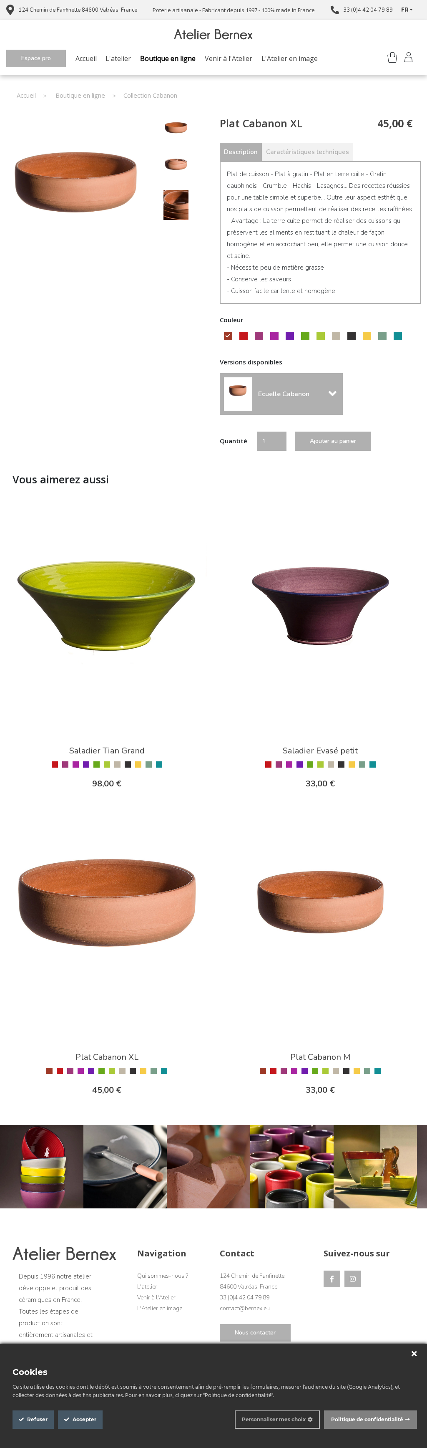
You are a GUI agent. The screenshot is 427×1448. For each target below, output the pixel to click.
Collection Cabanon (150, 95)
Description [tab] (241, 152)
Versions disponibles (251, 362)
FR (405, 10)
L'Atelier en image (289, 58)
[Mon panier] (391, 58)
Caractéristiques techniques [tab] (307, 152)
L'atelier (118, 58)
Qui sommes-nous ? (162, 1276)
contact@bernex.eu (245, 1308)
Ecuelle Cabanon (283, 394)
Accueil (86, 58)
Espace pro (36, 58)
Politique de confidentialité (367, 1419)
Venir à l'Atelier (228, 58)
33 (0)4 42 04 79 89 (368, 10)
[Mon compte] (408, 58)
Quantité (233, 441)
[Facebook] (332, 1279)
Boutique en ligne (168, 58)
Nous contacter (255, 1333)
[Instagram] (352, 1279)
